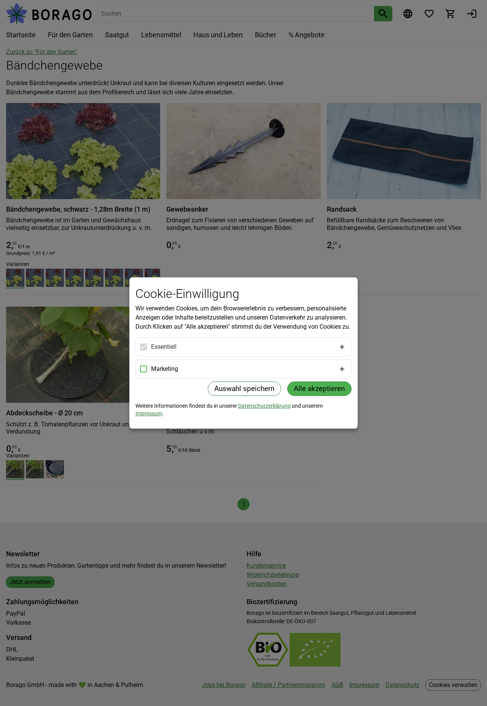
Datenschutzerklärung (264, 406)
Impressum (148, 413)
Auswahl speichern (244, 388)
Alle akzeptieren (319, 388)
